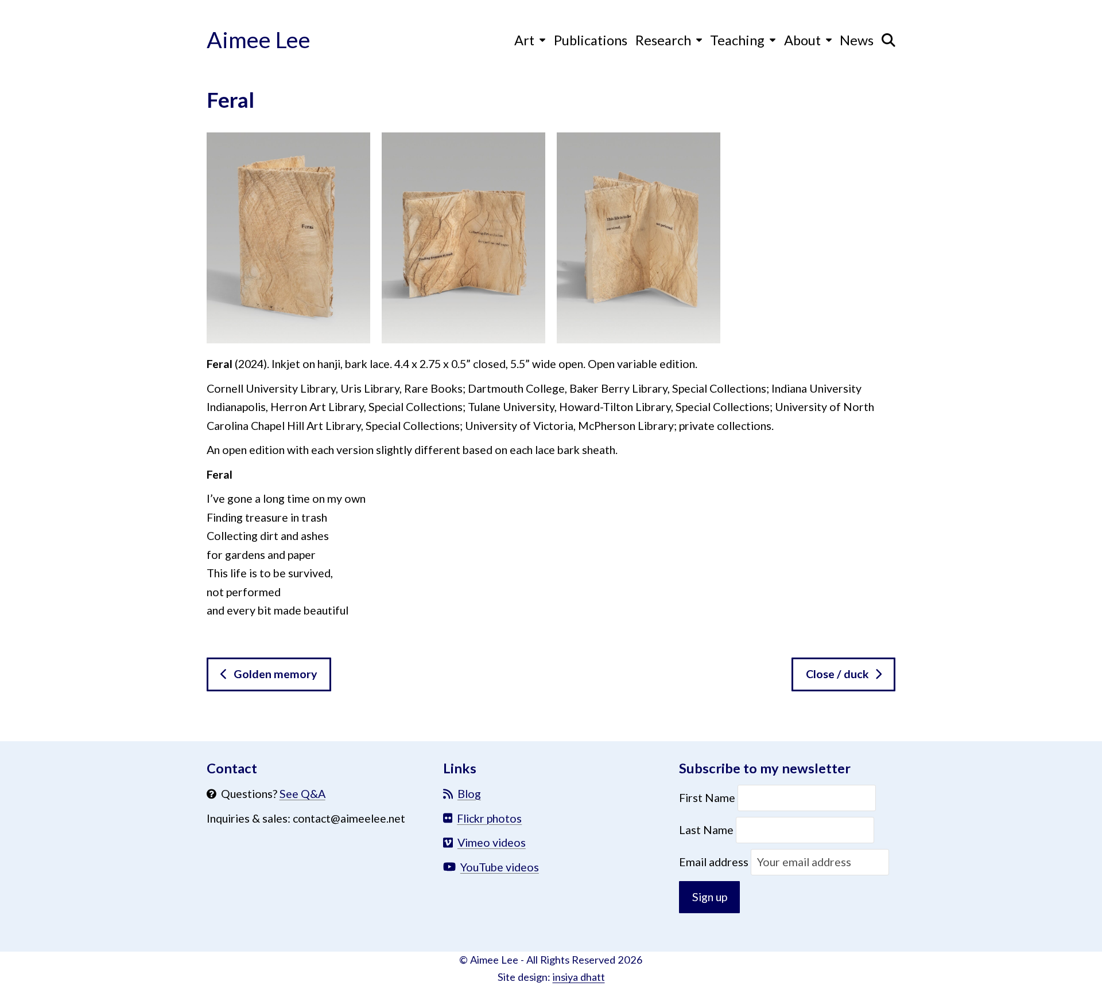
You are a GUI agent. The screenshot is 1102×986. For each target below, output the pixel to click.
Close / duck (837, 673)
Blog (469, 793)
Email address (715, 861)
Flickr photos (489, 818)
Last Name (706, 829)
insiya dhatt (579, 977)
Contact (232, 768)
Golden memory (275, 673)
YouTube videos (499, 867)
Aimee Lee (259, 39)
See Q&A (302, 793)
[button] (888, 39)
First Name (708, 797)
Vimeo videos (491, 842)
